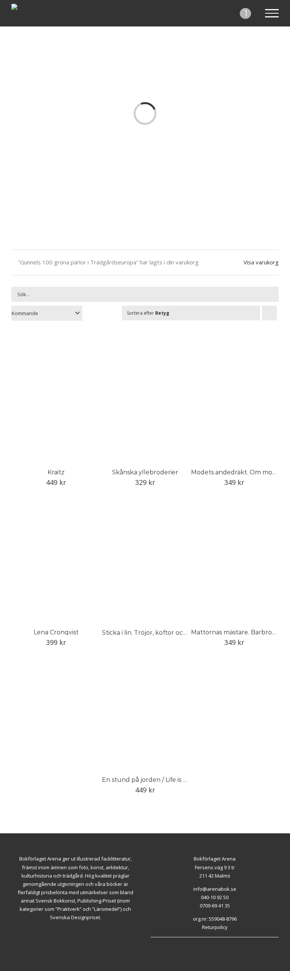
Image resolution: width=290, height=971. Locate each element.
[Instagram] (219, 941)
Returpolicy (215, 927)
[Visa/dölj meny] (272, 13)
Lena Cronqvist (56, 632)
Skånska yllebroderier (145, 472)
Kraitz (56, 472)
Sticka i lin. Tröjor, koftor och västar (154, 632)
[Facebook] (210, 941)
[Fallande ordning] (269, 313)
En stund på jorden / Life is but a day (156, 779)
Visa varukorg (261, 262)
